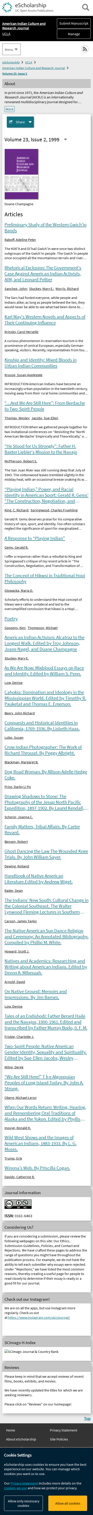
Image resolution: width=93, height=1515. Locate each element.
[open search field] (86, 7)
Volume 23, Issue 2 (14, 74)
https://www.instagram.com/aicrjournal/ (39, 1317)
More (10, 109)
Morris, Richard (67, 288)
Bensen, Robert (16, 841)
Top (87, 1418)
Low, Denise (14, 682)
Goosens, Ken (15, 627)
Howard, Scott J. (17, 951)
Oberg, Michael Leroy (21, 1097)
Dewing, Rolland (17, 866)
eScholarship (11, 62)
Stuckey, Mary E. (41, 288)
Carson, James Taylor (21, 921)
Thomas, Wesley (17, 418)
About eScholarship (21, 1439)
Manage (68, 34)
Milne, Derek (14, 1067)
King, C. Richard (16, 510)
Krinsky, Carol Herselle (21, 331)
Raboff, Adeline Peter (20, 239)
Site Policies (59, 1439)
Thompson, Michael (43, 627)
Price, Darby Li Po (18, 786)
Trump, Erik (13, 1158)
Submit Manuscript (73, 23)
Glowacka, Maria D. (19, 590)
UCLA (6, 33)
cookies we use (15, 1488)
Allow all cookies (67, 1503)
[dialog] (46, 1481)
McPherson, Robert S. (21, 461)
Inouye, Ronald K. (18, 1128)
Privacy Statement (63, 1430)
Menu (9, 49)
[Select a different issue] (65, 139)
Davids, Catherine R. (20, 1177)
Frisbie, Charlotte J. (19, 1036)
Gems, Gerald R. (16, 547)
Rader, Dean (14, 890)
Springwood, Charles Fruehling (54, 510)
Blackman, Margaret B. (21, 762)
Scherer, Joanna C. (19, 817)
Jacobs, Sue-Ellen (44, 418)
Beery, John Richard (20, 713)
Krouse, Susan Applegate (23, 375)
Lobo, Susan (14, 737)
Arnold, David (15, 981)
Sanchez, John (16, 288)
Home (10, 1430)
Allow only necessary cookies (23, 1503)
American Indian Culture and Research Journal (33, 68)
